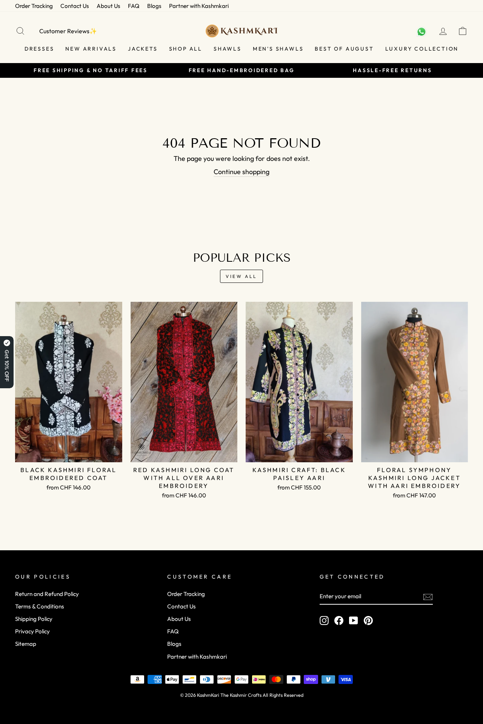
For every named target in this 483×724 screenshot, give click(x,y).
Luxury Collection (422, 48)
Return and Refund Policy (47, 593)
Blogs (154, 5)
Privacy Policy (32, 631)
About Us (108, 5)
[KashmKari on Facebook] (338, 620)
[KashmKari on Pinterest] (368, 620)
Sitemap (25, 643)
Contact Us (74, 5)
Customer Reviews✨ (68, 31)
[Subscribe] (428, 596)
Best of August (344, 48)
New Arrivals (91, 48)
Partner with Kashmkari (199, 5)
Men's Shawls (278, 48)
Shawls (228, 48)
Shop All (185, 48)
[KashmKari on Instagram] (324, 620)
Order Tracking (34, 5)
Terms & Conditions (39, 606)
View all (241, 276)
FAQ (134, 5)
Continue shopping (241, 171)
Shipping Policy (33, 618)
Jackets (143, 48)
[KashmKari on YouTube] (353, 620)
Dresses (39, 48)
